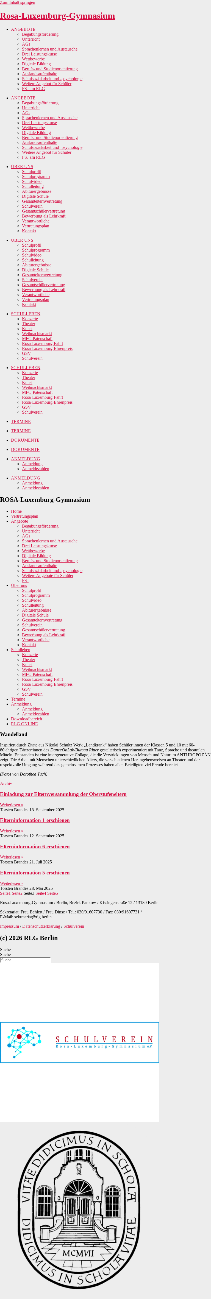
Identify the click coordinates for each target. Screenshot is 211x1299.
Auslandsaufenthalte (39, 73)
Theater (28, 323)
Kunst (27, 328)
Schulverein (32, 206)
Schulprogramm (36, 176)
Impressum (9, 926)
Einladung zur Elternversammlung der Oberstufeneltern (63, 794)
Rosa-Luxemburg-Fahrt (42, 343)
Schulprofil (31, 171)
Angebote (19, 521)
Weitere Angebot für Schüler (46, 83)
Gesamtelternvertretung (42, 201)
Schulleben (20, 649)
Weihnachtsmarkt (37, 333)
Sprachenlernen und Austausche (49, 49)
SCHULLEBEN (25, 313)
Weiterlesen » (11, 804)
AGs (26, 44)
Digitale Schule (35, 196)
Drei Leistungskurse (39, 54)
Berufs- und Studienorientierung (50, 68)
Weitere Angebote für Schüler (47, 575)
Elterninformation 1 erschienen (35, 820)
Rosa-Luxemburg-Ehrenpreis (47, 348)
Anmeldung (32, 463)
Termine (18, 699)
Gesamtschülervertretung (43, 211)
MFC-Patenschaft (37, 338)
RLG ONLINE (24, 723)
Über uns (19, 585)
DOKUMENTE (25, 440)
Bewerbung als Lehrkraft (43, 216)
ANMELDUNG (25, 458)
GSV (26, 353)
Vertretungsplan (35, 226)
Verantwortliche (35, 221)
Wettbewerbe (33, 59)
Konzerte (30, 318)
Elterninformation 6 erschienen (35, 846)
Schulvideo (31, 181)
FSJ (25, 580)
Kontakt (29, 230)
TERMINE (21, 421)
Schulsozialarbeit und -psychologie (52, 78)
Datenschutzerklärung (41, 926)
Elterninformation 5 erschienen (35, 873)
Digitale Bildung (36, 64)
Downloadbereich (26, 719)
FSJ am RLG (33, 88)
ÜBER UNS (22, 166)
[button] (6, 783)
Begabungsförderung (40, 34)
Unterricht (31, 39)
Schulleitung (33, 186)
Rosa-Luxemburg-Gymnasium (57, 16)
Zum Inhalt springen (17, 2)
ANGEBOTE (23, 29)
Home (16, 511)
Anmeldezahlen (35, 468)
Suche (5, 949)
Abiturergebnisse (36, 191)
